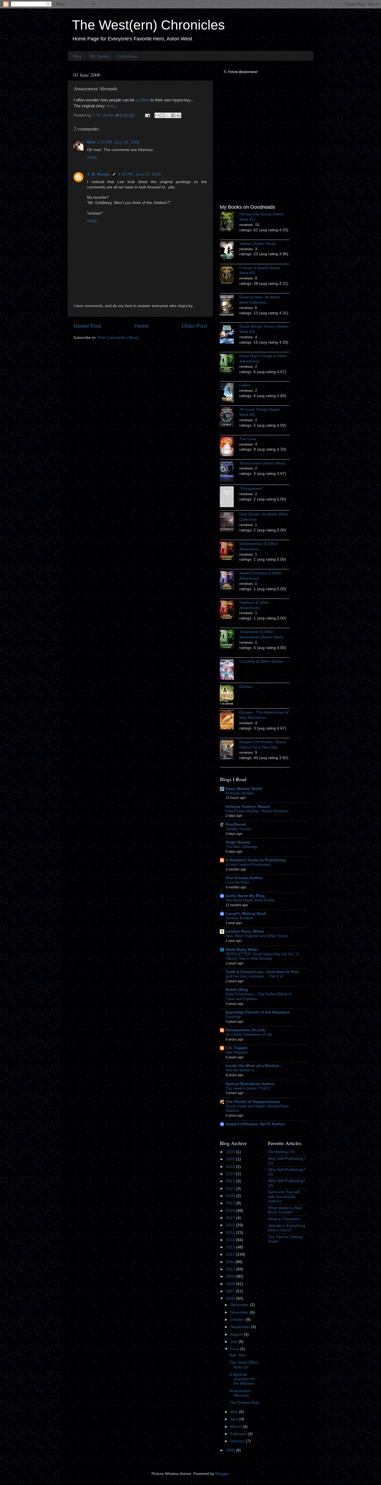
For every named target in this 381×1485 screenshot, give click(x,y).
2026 (231, 1152)
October (238, 1320)
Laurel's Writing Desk (246, 914)
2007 (231, 1291)
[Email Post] (147, 115)
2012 (231, 1254)
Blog (77, 56)
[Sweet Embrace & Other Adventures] (229, 581)
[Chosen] (229, 695)
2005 (231, 1450)
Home (141, 326)
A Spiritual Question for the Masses (242, 1379)
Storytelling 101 (281, 1152)
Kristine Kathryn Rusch (248, 807)
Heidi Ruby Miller (242, 949)
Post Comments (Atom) (118, 338)
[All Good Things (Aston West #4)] (229, 417)
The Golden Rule (244, 1403)
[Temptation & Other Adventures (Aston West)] (229, 640)
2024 (231, 1167)
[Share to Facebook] (173, 115)
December (240, 1305)
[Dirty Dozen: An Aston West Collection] (229, 522)
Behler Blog (237, 990)
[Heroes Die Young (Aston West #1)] (229, 222)
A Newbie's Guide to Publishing (256, 860)
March (236, 1427)
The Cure (247, 439)
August (237, 1334)
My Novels (99, 56)
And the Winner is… (242, 1070)
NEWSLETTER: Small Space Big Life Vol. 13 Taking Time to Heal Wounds (262, 956)
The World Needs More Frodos (250, 900)
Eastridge (233, 1017)
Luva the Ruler (237, 882)
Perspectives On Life (245, 1030)
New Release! (237, 1052)
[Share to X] (168, 115)
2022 (231, 1181)
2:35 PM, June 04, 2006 (139, 174)
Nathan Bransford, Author (250, 1084)
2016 (231, 1225)
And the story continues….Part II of (254, 976)
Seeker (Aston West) (257, 244)
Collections (127, 56)
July (234, 1342)
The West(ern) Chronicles (148, 25)
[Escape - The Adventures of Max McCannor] (229, 720)
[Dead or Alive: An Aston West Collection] (229, 306)
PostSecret (236, 824)
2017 (231, 1218)
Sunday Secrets (239, 829)
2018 (231, 1211)
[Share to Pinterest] (178, 115)
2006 (231, 1298)
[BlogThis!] (162, 115)
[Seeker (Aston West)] (229, 252)
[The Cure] (229, 447)
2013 (231, 1247)
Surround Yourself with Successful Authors (284, 1196)
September (240, 1327)
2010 (231, 1269)
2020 (231, 1196)
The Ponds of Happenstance (253, 1102)
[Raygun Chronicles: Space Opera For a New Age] (229, 750)
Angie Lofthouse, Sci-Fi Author (255, 1124)
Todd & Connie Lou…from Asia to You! (262, 972)
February (239, 1434)
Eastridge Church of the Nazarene (258, 1012)
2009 (231, 1276)
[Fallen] (229, 393)
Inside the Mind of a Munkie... (254, 1066)
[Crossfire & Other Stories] (229, 670)
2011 (230, 1262)
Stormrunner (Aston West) (262, 463)
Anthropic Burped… (241, 793)
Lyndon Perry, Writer (245, 931)
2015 (231, 1233)
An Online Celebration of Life (249, 1034)
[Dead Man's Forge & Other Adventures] (229, 364)
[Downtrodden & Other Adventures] (229, 552)
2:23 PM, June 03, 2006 (118, 142)
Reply (92, 157)
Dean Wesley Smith (244, 789)
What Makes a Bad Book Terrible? (285, 1210)
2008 (231, 1284)
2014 (231, 1240)
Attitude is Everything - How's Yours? (288, 1228)
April (234, 1419)
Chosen (246, 687)
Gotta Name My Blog (245, 896)
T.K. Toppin (236, 1048)
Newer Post (87, 326)
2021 (231, 1189)
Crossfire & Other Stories (261, 661)
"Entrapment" (251, 489)
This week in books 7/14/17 (248, 1088)
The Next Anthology (241, 847)
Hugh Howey (238, 842)
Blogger (222, 1474)
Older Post (194, 326)
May (234, 1412)
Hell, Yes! (237, 1355)
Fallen (244, 385)
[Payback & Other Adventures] (229, 610)
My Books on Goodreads (247, 207)
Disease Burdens (239, 918)
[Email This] (157, 115)
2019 (231, 1203)
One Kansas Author (244, 878)
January (238, 1441)
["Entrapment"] (229, 497)
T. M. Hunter (98, 174)
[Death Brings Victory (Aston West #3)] (229, 334)
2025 (231, 1159)
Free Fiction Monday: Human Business (257, 811)
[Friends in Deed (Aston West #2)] (229, 276)
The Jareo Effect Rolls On (244, 1364)
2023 (231, 1174)
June (235, 1349)
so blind (142, 100)
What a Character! (284, 1219)
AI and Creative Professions (248, 864)
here (110, 106)
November (240, 1312)
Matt (91, 142)
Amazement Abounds (239, 1393)
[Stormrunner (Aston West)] (229, 472)
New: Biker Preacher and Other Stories (257, 936)
